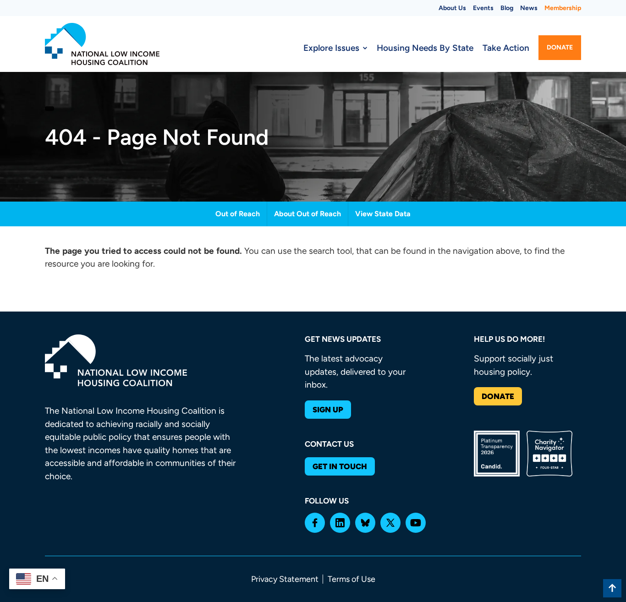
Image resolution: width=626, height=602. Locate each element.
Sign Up (328, 409)
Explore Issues (331, 48)
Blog (506, 8)
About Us (452, 8)
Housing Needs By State (425, 48)
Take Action (506, 48)
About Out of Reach (307, 213)
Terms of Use (351, 579)
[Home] (102, 44)
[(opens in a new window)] (315, 523)
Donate (560, 47)
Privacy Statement (284, 579)
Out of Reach (237, 213)
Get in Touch (340, 466)
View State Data (383, 213)
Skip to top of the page (612, 588)
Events (483, 8)
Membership (562, 8)
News (529, 8)
